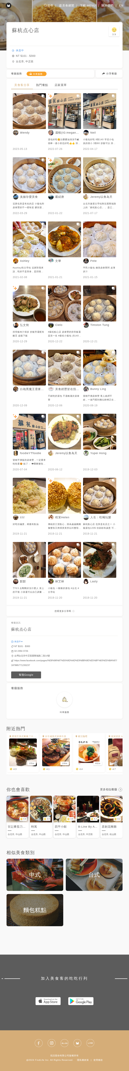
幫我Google (26, 675)
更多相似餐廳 (108, 789)
